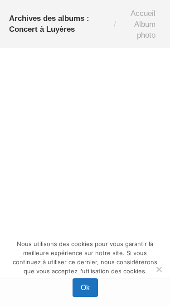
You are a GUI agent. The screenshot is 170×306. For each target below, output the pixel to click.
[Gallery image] (85, 128)
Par (104, 230)
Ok (85, 287)
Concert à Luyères (44, 230)
